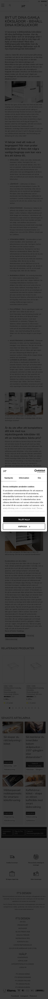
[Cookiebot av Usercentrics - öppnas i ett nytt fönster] (34, 471)
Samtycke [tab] (8, 478)
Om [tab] (39, 478)
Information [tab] (24, 478)
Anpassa (22, 526)
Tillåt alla (24, 519)
